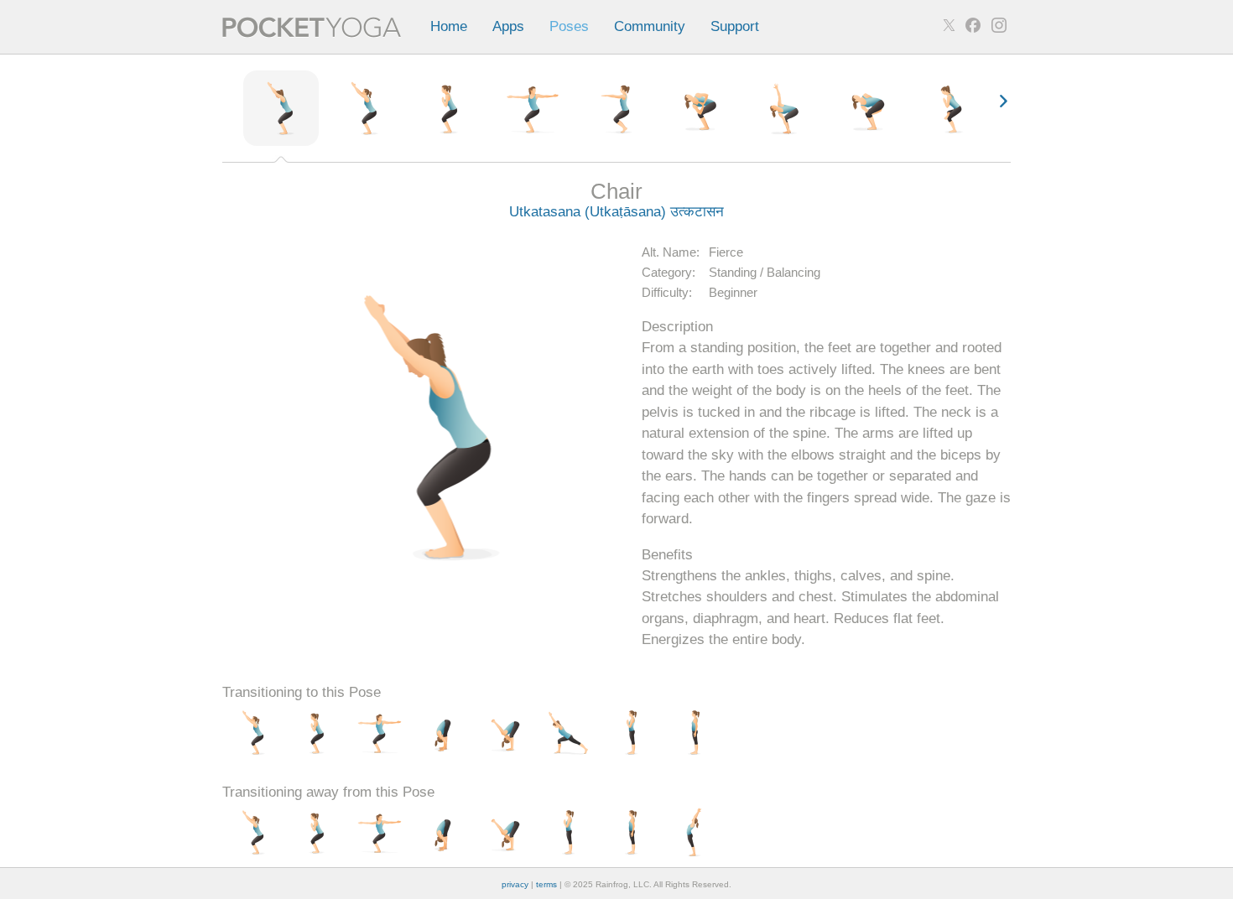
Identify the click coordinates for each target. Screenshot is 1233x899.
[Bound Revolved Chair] (868, 108)
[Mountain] (694, 734)
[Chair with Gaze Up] (365, 108)
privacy (515, 884)
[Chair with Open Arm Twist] (532, 108)
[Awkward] (616, 108)
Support (734, 26)
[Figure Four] (952, 108)
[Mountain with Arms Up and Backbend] (694, 834)
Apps (508, 26)
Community (649, 26)
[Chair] (281, 108)
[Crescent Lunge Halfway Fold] (568, 734)
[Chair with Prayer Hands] (448, 108)
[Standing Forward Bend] (442, 734)
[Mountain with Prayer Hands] (631, 734)
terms (546, 884)
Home (448, 26)
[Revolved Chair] (700, 108)
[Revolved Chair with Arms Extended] (784, 108)
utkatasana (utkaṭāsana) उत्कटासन (616, 212)
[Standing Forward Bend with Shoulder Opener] (505, 734)
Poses (569, 26)
